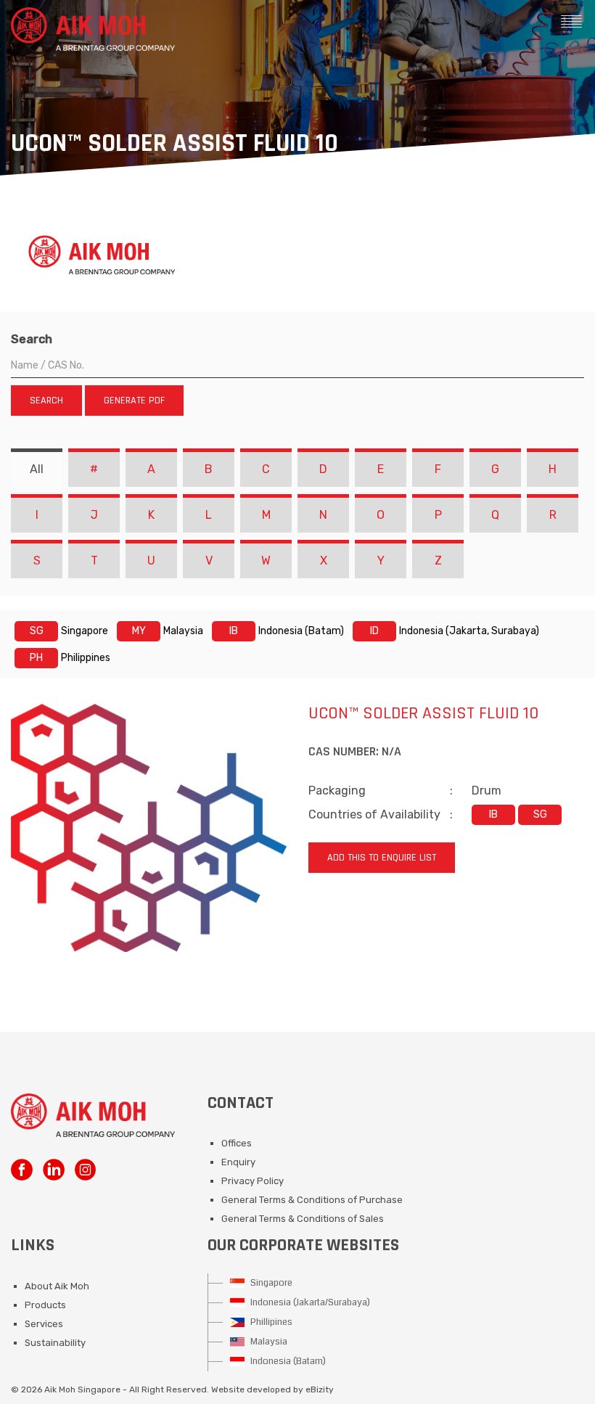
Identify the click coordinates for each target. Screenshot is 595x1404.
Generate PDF (134, 400)
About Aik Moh (57, 1286)
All (37, 469)
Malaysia (267, 1341)
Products (45, 1305)
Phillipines (270, 1322)
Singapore (270, 1282)
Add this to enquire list (381, 857)
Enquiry (238, 1162)
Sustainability (55, 1342)
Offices (236, 1143)
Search (31, 339)
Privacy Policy (252, 1180)
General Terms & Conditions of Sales (302, 1218)
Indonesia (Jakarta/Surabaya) (309, 1302)
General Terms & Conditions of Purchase (312, 1199)
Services (44, 1323)
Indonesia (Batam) (287, 1361)
